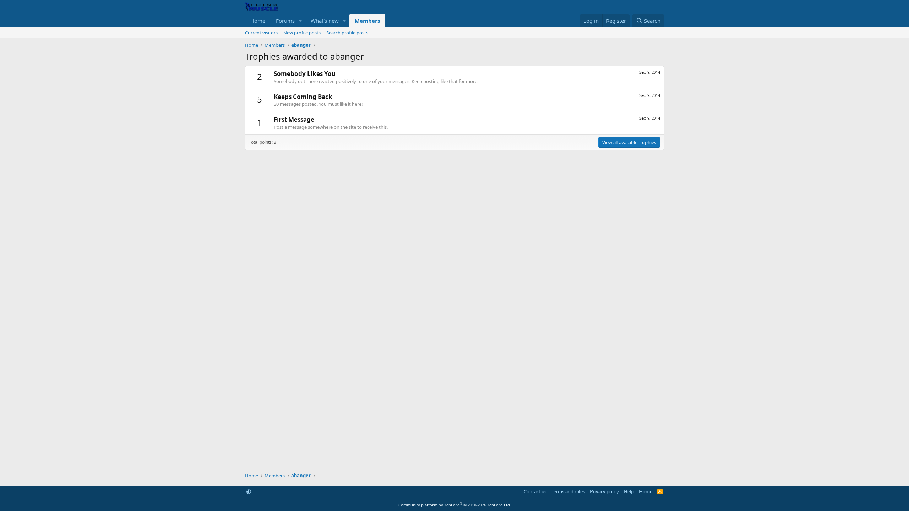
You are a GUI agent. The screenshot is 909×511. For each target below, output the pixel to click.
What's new (325, 20)
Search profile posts (347, 32)
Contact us (535, 491)
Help (629, 491)
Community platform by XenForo (454, 504)
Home (257, 20)
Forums (285, 20)
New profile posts (302, 32)
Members (367, 20)
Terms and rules (568, 491)
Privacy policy (604, 491)
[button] (300, 20)
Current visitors (261, 32)
